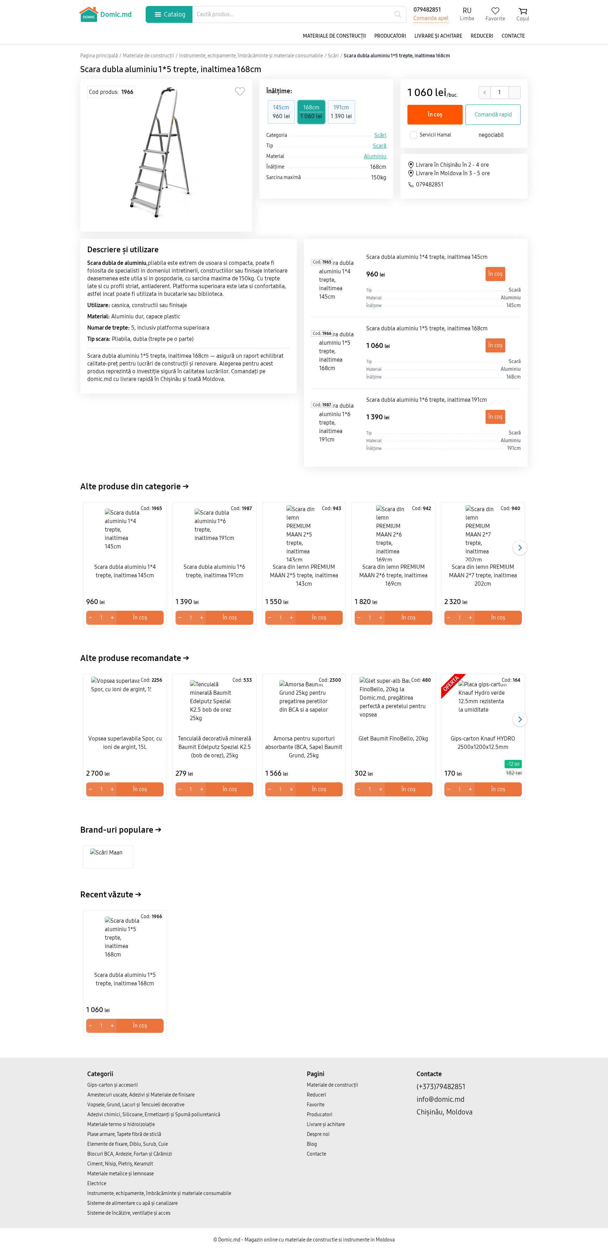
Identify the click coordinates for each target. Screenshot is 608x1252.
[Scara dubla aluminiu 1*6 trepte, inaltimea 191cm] (337, 424)
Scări (380, 135)
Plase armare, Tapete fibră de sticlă (124, 1134)
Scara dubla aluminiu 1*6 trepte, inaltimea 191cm (426, 399)
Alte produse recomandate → (134, 658)
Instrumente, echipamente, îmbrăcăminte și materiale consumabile (159, 1193)
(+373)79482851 (441, 1086)
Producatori (390, 36)
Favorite (315, 1105)
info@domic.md (440, 1099)
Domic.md (116, 14)
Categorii (100, 1074)
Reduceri (482, 36)
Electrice (96, 1184)
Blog (312, 1144)
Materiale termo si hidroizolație (121, 1124)
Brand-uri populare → (121, 830)
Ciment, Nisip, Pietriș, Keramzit (120, 1164)
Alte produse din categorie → (134, 486)
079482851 (427, 9)
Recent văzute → (110, 895)
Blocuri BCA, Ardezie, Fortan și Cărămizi (129, 1154)
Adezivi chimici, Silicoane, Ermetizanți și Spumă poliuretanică (153, 1115)
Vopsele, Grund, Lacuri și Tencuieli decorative (135, 1105)
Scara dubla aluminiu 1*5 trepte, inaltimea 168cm (427, 328)
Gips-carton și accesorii (112, 1085)
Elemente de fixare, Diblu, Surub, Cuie (127, 1144)
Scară (379, 145)
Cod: (322, 262)
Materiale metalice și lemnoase (120, 1174)
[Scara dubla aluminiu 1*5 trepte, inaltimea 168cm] (337, 352)
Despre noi (318, 1134)
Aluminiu (375, 156)
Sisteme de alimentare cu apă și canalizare (132, 1203)
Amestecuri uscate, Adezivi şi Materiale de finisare (141, 1095)
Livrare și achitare (438, 36)
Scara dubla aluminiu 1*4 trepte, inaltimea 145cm (427, 257)
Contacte (513, 36)
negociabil (491, 135)
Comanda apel (431, 18)
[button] (520, 548)
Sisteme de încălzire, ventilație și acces (128, 1213)
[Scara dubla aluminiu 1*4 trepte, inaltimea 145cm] (337, 281)
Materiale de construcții (334, 36)
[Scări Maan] (108, 857)
